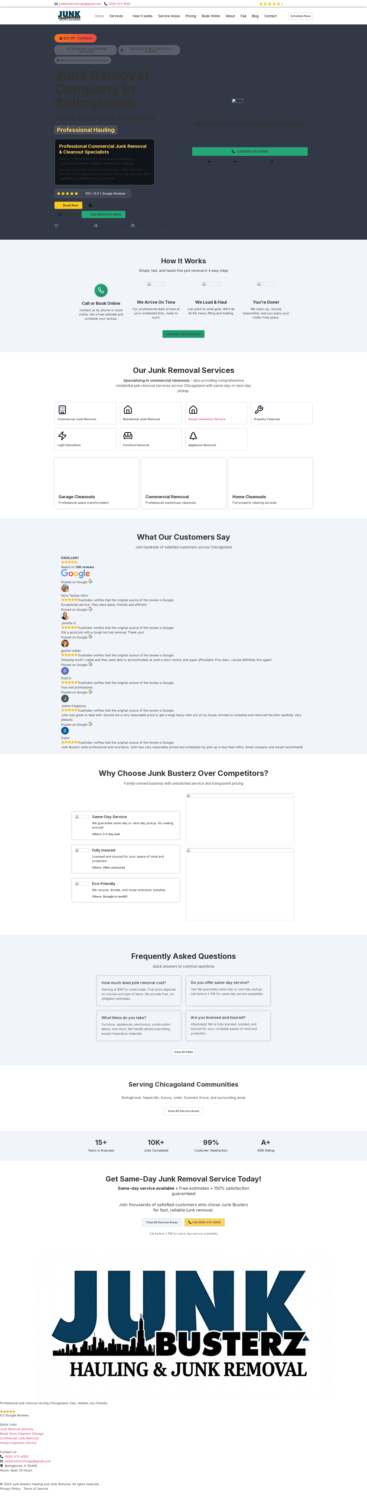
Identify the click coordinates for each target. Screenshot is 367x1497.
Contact (270, 16)
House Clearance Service (206, 419)
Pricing (191, 16)
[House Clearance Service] (193, 410)
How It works (143, 16)
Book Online (211, 16)
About (230, 16)
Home (99, 16)
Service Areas (169, 16)
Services (116, 16)
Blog (255, 16)
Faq (243, 16)
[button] (75, 38)
